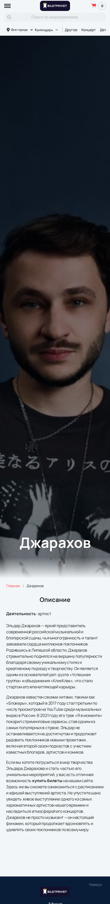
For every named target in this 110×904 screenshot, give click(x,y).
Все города (19, 30)
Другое (71, 29)
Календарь (44, 30)
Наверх (95, 884)
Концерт (88, 29)
